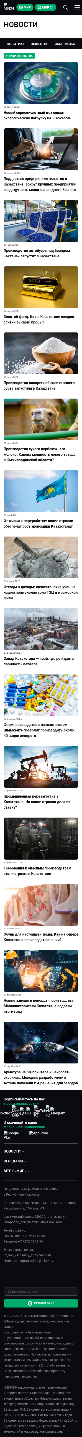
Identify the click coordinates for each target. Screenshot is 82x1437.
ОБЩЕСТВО (40, 44)
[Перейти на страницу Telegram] (57, 1111)
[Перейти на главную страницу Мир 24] (9, 7)
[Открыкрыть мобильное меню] (77, 7)
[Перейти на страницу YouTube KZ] (41, 1111)
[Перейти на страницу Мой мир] (15, 1111)
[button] (14, 1151)
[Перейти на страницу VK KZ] (49, 1111)
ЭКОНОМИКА (65, 44)
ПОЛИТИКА (15, 44)
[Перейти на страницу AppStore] (38, 1134)
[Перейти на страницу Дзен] (24, 1111)
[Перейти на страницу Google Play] (15, 1134)
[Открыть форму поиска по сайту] (65, 7)
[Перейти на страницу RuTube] (32, 1111)
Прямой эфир (44, 1303)
